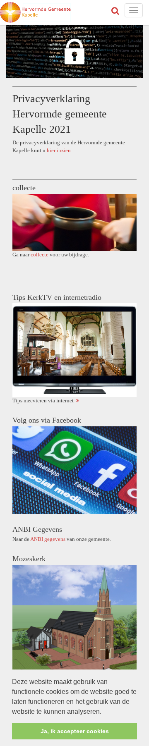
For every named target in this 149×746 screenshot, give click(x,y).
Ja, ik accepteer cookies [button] (75, 731)
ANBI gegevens (47, 539)
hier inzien (59, 150)
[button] (104, 712)
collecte (39, 254)
